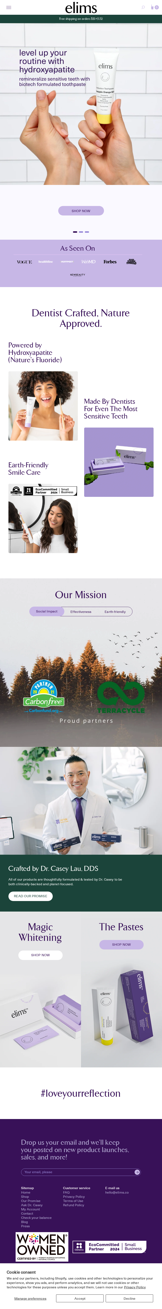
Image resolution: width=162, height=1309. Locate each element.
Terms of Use (73, 1200)
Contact (27, 1213)
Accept (79, 1298)
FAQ (66, 1192)
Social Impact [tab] (46, 611)
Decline (129, 1298)
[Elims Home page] (81, 7)
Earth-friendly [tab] (115, 611)
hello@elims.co (117, 1192)
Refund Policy (73, 1204)
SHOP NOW (40, 954)
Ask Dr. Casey (32, 1204)
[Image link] (24, 261)
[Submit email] (137, 1172)
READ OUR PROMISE (30, 895)
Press (25, 1225)
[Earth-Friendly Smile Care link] (43, 518)
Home (25, 1192)
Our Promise (30, 1200)
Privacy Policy (135, 1286)
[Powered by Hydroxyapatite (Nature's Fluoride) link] (43, 406)
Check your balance (36, 1217)
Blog (24, 1221)
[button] (155, 7)
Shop (25, 1196)
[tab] (47, 611)
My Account (30, 1208)
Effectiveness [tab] (80, 611)
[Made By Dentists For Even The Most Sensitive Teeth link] (119, 462)
